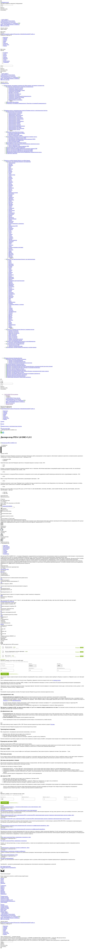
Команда (2, 888)
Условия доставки (5, 897)
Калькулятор (6, 553)
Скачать (81, 647)
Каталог (2, 878)
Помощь (2, 904)
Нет (1, 578)
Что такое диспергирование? (7, 858)
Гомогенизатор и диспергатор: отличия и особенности (13, 851)
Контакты (3, 891)
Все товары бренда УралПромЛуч (8, 867)
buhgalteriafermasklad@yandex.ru (27, 34)
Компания (3, 883)
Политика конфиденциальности (8, 901)
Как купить (5, 549)
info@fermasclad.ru (6, 34)
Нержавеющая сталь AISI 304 (7, 601)
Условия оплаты (4, 896)
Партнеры (3, 892)
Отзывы (5, 552)
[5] (42, 452)
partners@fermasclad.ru (15, 34)
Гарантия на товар (5, 898)
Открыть (77, 647)
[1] (42, 447)
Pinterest (5, 45)
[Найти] (2, 6)
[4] (42, 451)
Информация (3, 893)
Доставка (5, 551)
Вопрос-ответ (4, 909)
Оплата (5, 550)
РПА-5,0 (2, 571)
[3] (42, 450)
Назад (8, 395)
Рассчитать (4, 673)
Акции (2, 879)
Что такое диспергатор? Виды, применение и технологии (14, 840)
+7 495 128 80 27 (4, 19)
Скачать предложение (7, 506)
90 (1, 587)
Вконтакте (5, 37)
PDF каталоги (6, 546)
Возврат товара (4, 911)
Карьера (2, 890)
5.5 (1, 613)
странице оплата (56, 680)
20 (1, 611)
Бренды (2, 882)
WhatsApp (5, 43)
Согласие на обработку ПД (7, 899)
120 (1, 582)
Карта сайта (3, 910)
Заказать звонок (9, 404)
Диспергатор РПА (5, 569)
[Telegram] (3, 432)
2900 (2, 615)
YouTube (5, 39)
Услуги (2, 880)
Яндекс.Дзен (6, 44)
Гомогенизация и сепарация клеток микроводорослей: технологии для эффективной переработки (23, 829)
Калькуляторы (6, 547)
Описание (5, 545)
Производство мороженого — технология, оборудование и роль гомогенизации (19, 810)
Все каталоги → (3, 659)
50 (1, 605)
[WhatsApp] (1, 432)
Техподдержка (4, 902)
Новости (2, 886)
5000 (2, 595)
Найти (2, 942)
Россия (2, 624)
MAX (4, 42)
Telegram (5, 38)
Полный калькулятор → (13, 673)
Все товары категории (6, 866)
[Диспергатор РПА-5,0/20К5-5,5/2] (9, 442)
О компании (3, 885)
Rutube (4, 41)
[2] (42, 448)
